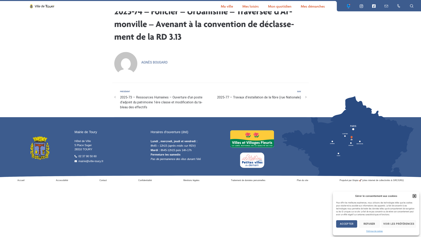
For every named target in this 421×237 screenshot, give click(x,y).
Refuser (369, 223)
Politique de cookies (374, 231)
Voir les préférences (398, 223)
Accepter (347, 223)
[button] (414, 196)
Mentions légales (191, 180)
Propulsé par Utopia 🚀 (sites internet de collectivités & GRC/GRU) (372, 180)
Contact (103, 180)
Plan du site (302, 180)
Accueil (21, 180)
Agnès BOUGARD (154, 62)
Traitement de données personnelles (248, 180)
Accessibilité (62, 180)
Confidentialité (145, 180)
